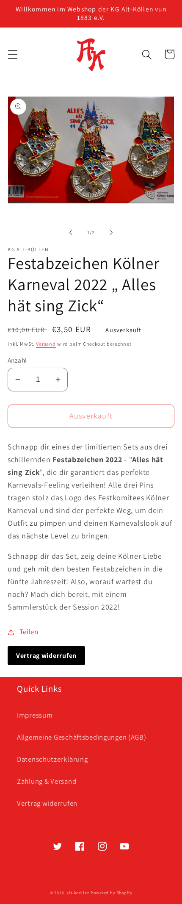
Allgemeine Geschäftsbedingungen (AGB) (81, 737)
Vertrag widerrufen (47, 803)
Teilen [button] (29, 631)
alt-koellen (77, 893)
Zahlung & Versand (46, 781)
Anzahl (17, 360)
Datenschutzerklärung (52, 759)
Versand (46, 344)
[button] (13, 54)
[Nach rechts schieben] (111, 232)
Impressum (34, 715)
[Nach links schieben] (70, 232)
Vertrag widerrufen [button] (46, 655)
